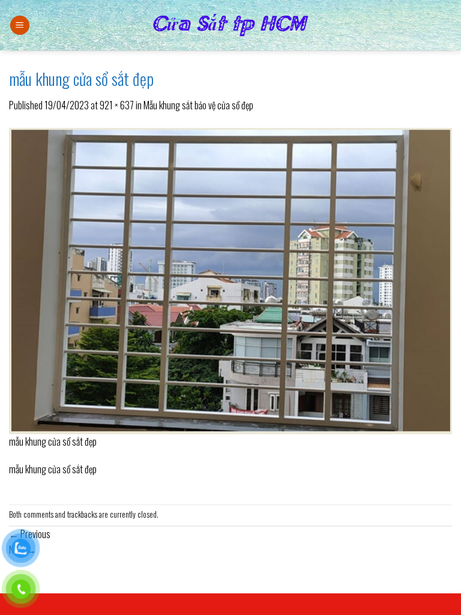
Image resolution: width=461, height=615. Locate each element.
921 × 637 (117, 105)
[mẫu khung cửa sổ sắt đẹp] (230, 279)
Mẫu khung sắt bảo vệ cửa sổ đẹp (198, 105)
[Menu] (19, 25)
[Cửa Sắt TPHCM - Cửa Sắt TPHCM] (230, 25)
